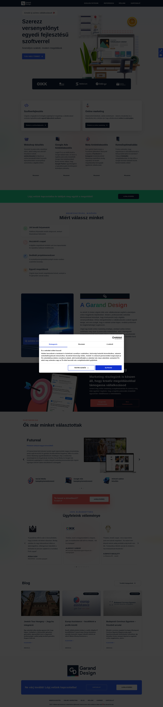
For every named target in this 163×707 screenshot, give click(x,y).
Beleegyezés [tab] (53, 344)
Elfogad (108, 368)
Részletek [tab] (81, 344)
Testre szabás (80, 368)
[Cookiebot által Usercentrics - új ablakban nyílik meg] (113, 338)
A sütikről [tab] (110, 344)
